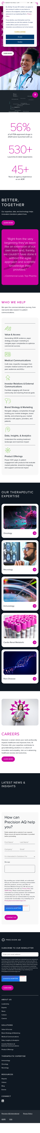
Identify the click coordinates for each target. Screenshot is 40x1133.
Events (4, 1089)
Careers (4, 1018)
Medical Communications (18, 360)
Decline (20, 42)
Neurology (5, 1068)
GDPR (4, 1119)
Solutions (7, 1025)
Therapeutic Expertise (14, 1056)
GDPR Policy (8, 891)
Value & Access (12, 334)
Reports (4, 1079)
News (3, 1011)
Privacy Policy (26, 889)
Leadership (5, 1004)
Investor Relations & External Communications (19, 385)
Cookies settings (20, 31)
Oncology (5, 1064)
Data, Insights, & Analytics (18, 435)
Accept (20, 37)
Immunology (6, 1060)
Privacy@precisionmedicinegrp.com (15, 901)
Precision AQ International (10, 1114)
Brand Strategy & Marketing (19, 407)
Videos (4, 1082)
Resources (7, 1074)
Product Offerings (14, 456)
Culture (4, 1015)
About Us (7, 999)
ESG (10, 1119)
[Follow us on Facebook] (3, 1101)
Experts (4, 1007)
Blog (3, 1086)
